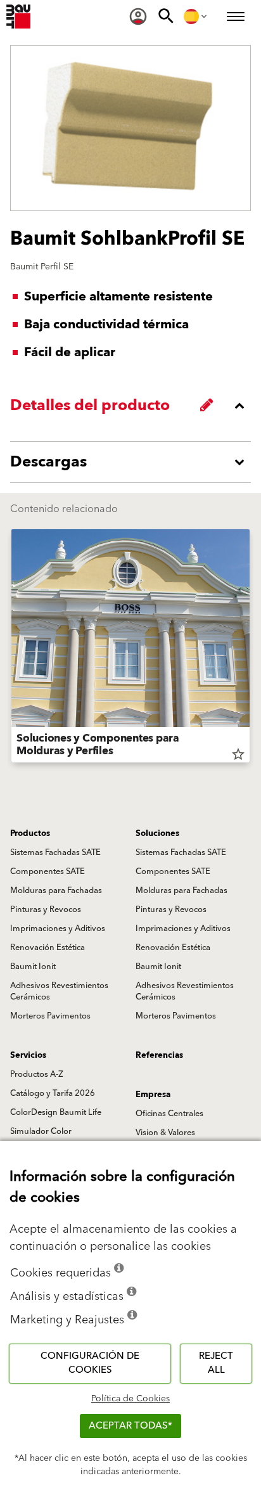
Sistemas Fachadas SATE (55, 852)
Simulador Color (41, 1131)
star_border (238, 754)
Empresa (153, 1095)
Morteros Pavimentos (50, 1016)
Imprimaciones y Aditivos (57, 928)
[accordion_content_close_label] (133, 405)
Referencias (159, 1055)
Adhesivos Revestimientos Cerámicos (59, 991)
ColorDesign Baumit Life (55, 1112)
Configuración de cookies (90, 1363)
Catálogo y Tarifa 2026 (52, 1093)
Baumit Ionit (33, 967)
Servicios (28, 1055)
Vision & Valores (165, 1133)
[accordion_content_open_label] (133, 462)
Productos (30, 833)
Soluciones (157, 833)
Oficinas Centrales (169, 1114)
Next (249, 648)
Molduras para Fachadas (56, 890)
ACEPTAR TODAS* (130, 1425)
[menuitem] (138, 16)
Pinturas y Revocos (45, 909)
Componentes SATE (47, 871)
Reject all (216, 1363)
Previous (11, 648)
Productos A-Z (36, 1074)
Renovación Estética (47, 947)
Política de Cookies (130, 1398)
